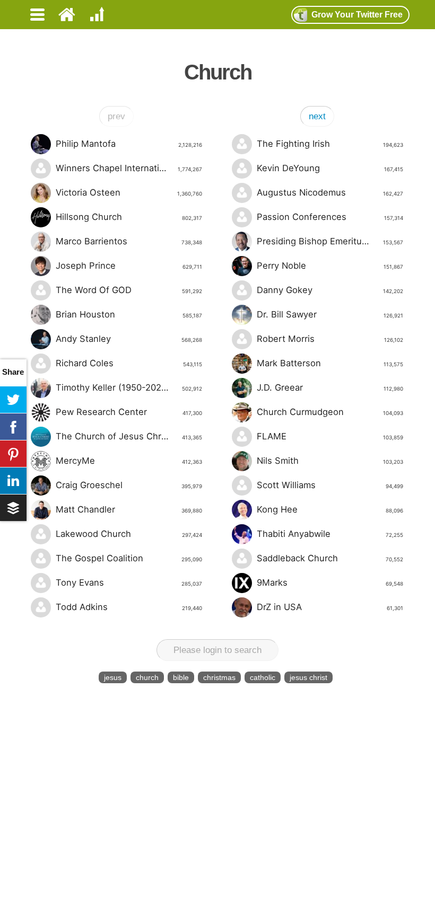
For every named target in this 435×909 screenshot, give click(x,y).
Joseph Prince (129, 265)
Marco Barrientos (129, 241)
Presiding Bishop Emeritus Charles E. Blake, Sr (330, 241)
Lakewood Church (129, 533)
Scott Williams (330, 485)
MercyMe (129, 460)
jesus (112, 677)
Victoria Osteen (129, 192)
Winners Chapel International (129, 168)
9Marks (330, 582)
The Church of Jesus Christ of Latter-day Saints (129, 436)
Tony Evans (129, 582)
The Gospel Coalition (129, 558)
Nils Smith (330, 460)
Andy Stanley (129, 338)
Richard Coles (129, 363)
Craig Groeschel (129, 485)
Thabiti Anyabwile (330, 533)
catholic (262, 677)
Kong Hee (330, 509)
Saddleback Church (330, 558)
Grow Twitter (357, 14)
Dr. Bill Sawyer (330, 314)
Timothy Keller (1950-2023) (129, 387)
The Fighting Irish (330, 143)
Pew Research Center (129, 412)
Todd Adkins (129, 607)
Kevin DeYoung (330, 168)
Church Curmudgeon (330, 412)
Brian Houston (129, 314)
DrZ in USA (330, 607)
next (317, 116)
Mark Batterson (330, 363)
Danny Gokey (330, 290)
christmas (219, 677)
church (147, 677)
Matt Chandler (129, 509)
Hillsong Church (129, 216)
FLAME (330, 436)
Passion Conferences (330, 216)
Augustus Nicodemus (330, 192)
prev (116, 116)
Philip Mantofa (129, 143)
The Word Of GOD (129, 290)
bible (181, 677)
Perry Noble (330, 265)
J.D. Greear (330, 387)
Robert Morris (330, 338)
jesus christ (308, 677)
